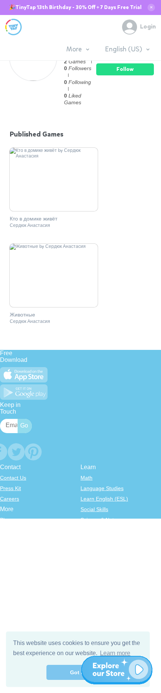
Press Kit (10, 488)
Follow (125, 69)
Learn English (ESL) (104, 499)
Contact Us (13, 478)
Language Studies (102, 488)
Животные (22, 315)
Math (86, 478)
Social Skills (94, 509)
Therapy (90, 572)
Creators (10, 562)
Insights (9, 551)
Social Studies (97, 562)
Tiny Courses (15, 589)
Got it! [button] (78, 672)
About (7, 530)
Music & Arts (95, 551)
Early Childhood (99, 530)
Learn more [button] (115, 653)
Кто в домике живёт (33, 219)
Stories (88, 541)
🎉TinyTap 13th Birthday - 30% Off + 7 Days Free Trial (75, 7)
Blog (5, 520)
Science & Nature (101, 520)
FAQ (5, 541)
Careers (9, 499)
